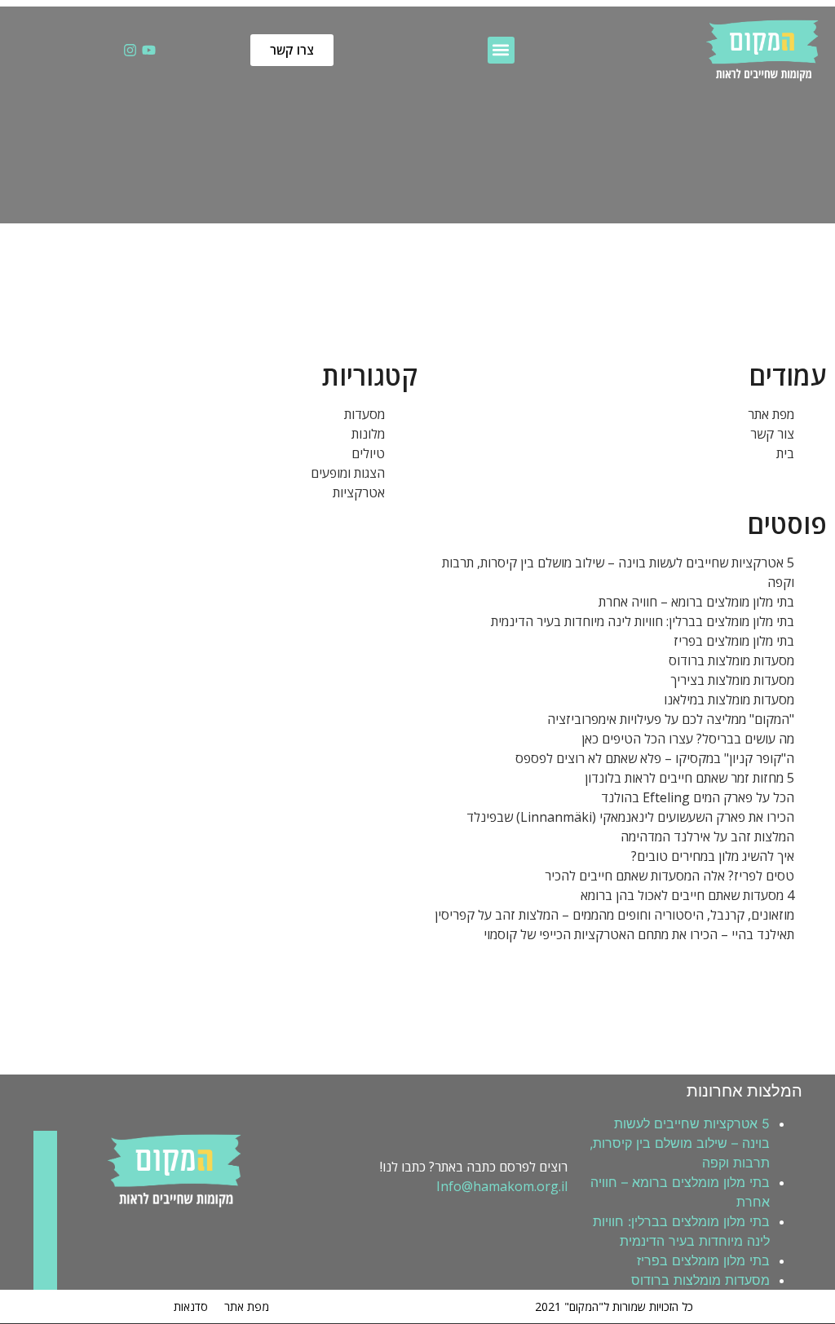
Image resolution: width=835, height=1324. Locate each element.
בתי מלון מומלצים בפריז (734, 641)
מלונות (368, 434)
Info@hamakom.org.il (502, 1186)
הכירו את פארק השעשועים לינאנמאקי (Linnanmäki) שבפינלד (630, 817)
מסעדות (364, 414)
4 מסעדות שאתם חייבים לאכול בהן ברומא (687, 895)
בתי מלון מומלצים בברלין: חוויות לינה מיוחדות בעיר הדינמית (642, 621)
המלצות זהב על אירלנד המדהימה (707, 836)
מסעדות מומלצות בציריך (732, 680)
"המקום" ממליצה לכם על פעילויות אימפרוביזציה (670, 719)
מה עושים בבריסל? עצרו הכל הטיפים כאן (687, 739)
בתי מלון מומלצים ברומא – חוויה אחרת (696, 602)
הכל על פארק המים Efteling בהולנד (697, 797)
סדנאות (191, 1306)
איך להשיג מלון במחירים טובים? (712, 856)
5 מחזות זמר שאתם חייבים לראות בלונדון (689, 778)
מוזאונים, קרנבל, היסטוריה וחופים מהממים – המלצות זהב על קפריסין (614, 915)
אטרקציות (359, 492)
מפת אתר (771, 414)
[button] (501, 50)
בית (785, 453)
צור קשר (772, 434)
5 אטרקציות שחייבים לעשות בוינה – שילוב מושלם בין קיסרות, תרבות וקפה (680, 1143)
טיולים (368, 453)
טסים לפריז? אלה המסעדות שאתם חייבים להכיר (669, 876)
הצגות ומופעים (348, 473)
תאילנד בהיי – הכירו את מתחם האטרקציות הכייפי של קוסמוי (639, 934)
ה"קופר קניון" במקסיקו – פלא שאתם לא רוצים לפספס (654, 758)
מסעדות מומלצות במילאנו (729, 699)
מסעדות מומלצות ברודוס (731, 660)
